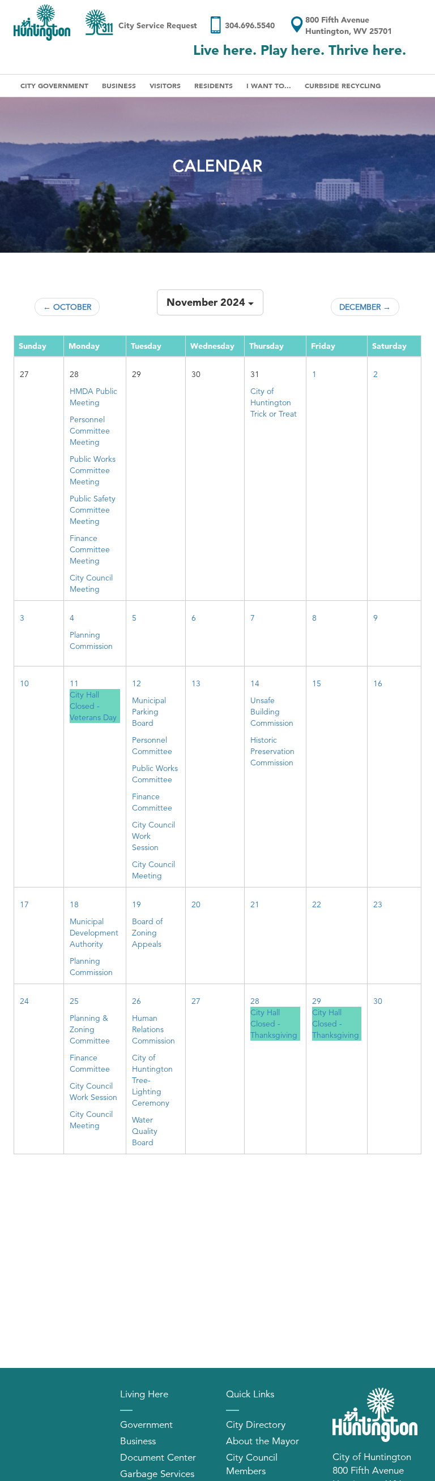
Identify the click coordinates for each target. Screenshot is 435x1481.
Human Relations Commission (153, 1029)
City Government (54, 85)
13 (196, 683)
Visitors (165, 85)
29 (316, 1001)
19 (136, 904)
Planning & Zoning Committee (90, 1029)
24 (24, 1001)
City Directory (255, 1425)
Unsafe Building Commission (271, 711)
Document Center (158, 1457)
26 (136, 1001)
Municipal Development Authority (94, 932)
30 (377, 1001)
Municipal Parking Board (149, 711)
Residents (213, 85)
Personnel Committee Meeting (90, 430)
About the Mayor (262, 1441)
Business (119, 85)
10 (24, 683)
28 (254, 1001)
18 (74, 904)
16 (377, 683)
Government (146, 1425)
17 (24, 904)
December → (365, 307)
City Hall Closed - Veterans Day (93, 706)
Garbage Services (157, 1474)
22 (316, 904)
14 (254, 683)
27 (196, 1001)
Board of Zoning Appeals (147, 932)
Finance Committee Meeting (90, 549)
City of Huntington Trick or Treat (273, 402)
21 (254, 904)
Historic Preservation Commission (272, 751)
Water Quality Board (144, 1131)
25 (74, 1001)
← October (67, 307)
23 (377, 904)
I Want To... (268, 85)
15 (316, 683)
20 (196, 904)
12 (136, 683)
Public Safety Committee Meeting (93, 509)
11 (74, 683)
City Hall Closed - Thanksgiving (273, 1023)
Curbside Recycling (343, 85)
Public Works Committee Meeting (93, 470)
